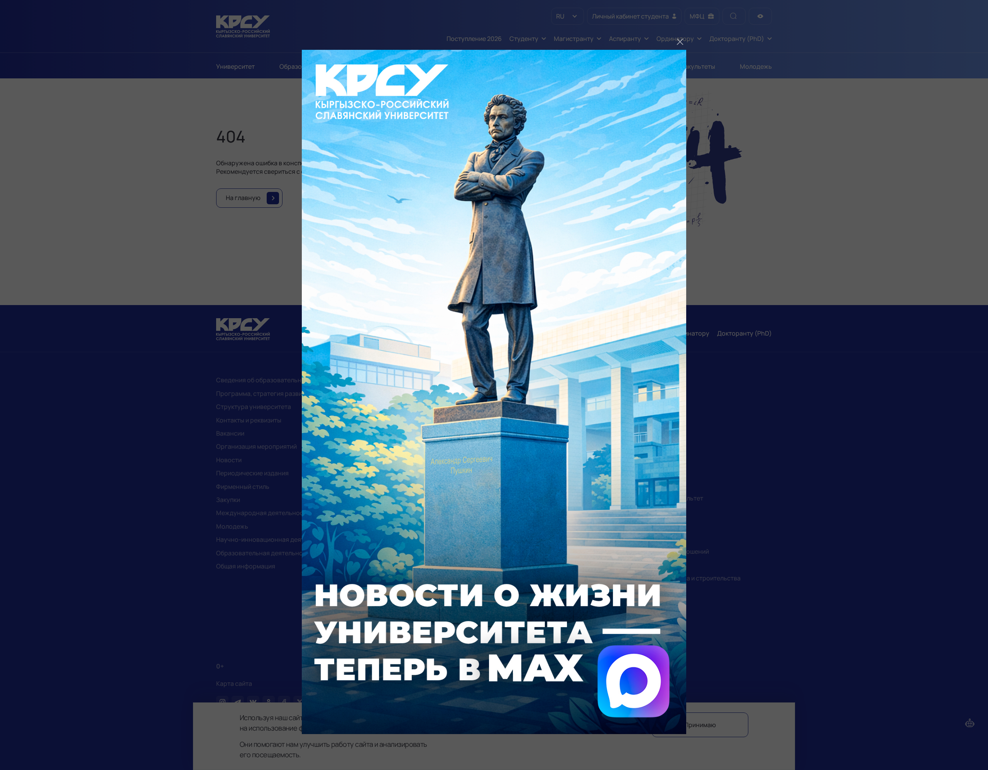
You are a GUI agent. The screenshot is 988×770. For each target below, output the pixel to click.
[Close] (680, 41)
